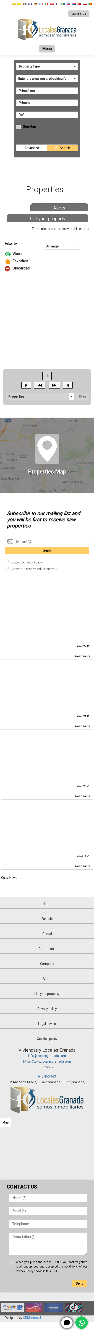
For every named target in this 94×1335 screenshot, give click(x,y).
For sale (47, 919)
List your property (47, 218)
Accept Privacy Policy (26, 562)
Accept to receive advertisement (34, 568)
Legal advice (47, 1024)
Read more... (84, 656)
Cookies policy (47, 1039)
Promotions (47, 949)
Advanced (31, 148)
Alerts (59, 208)
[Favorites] (47, 261)
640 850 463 (47, 1076)
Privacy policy (47, 1009)
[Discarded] (47, 268)
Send (47, 550)
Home (47, 904)
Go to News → (11, 877)
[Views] (47, 254)
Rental (47, 934)
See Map (29, 126)
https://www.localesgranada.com (47, 1061)
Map (6, 1122)
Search (65, 148)
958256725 (47, 1067)
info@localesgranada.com (47, 1056)
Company (47, 964)
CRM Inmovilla (33, 1318)
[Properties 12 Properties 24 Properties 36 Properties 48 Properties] (40, 396)
